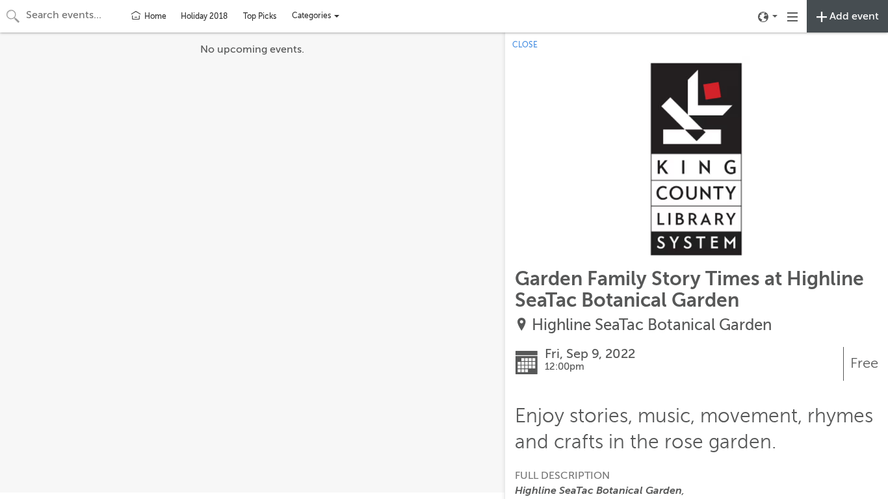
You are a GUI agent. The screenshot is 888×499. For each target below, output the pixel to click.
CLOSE (525, 44)
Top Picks (259, 16)
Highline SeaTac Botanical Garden (652, 325)
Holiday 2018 (204, 16)
